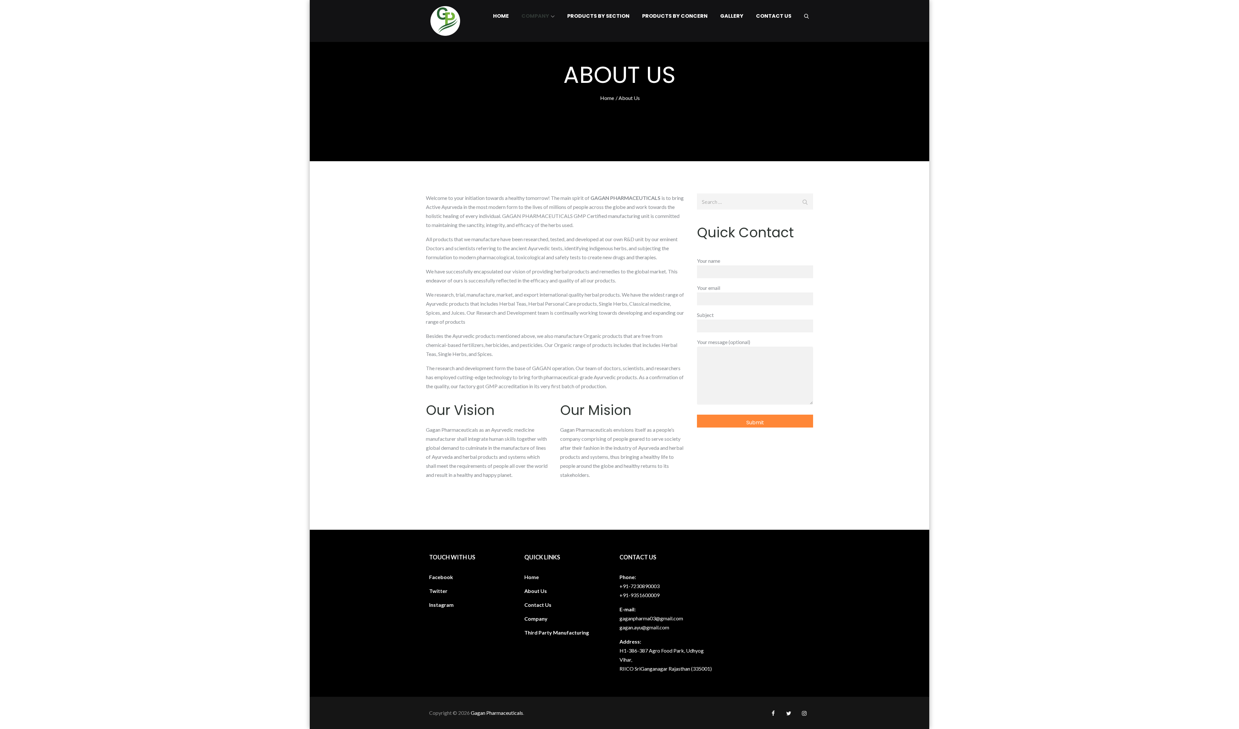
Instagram (441, 605)
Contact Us (773, 16)
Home (501, 16)
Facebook (441, 577)
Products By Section (598, 16)
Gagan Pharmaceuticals (497, 713)
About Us (535, 591)
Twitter (438, 591)
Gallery (731, 16)
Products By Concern (675, 16)
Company (535, 16)
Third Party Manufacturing (556, 632)
